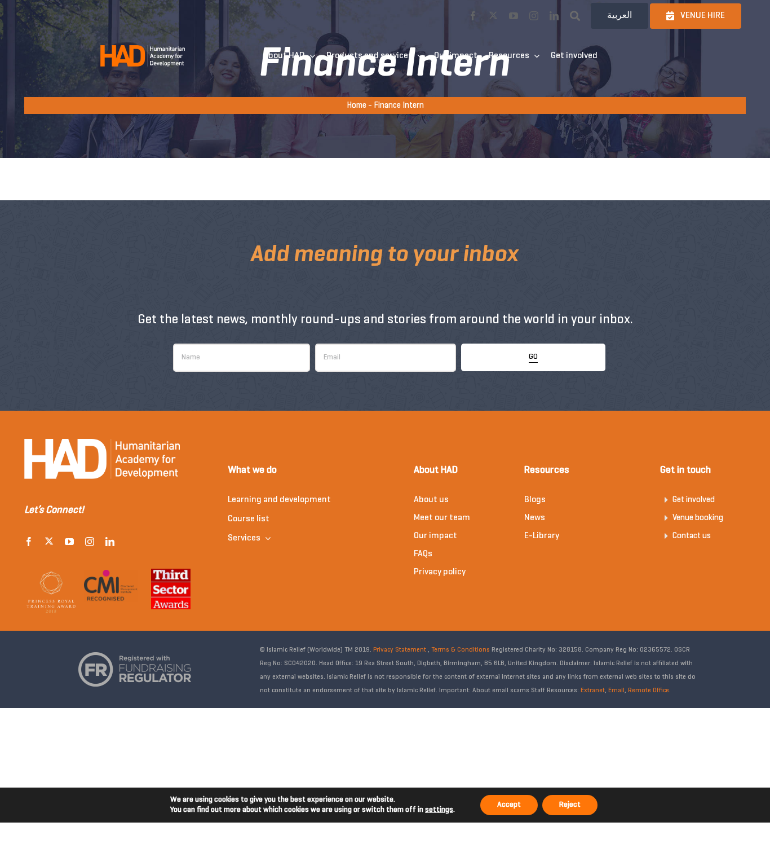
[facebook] (472, 15)
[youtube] (513, 15)
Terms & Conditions (460, 650)
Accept (509, 804)
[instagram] (533, 15)
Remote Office (648, 690)
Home (356, 105)
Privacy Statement (399, 650)
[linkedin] (554, 15)
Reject (570, 804)
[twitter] (493, 15)
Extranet (593, 690)
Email (616, 690)
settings (439, 810)
